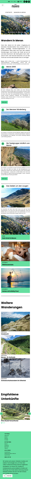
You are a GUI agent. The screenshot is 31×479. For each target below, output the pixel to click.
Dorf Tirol (7, 446)
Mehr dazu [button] (4, 102)
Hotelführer (8, 450)
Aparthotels (7, 455)
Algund (6, 448)
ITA (12, 1)
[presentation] (1, 413)
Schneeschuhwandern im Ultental (13, 381)
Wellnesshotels (7, 265)
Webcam (7, 435)
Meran (2, 61)
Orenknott (5, 334)
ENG (15, 1)
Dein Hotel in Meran (9, 238)
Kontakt (6, 439)
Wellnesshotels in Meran (10, 453)
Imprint (6, 438)
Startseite (8, 12)
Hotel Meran (7, 452)
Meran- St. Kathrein (8, 357)
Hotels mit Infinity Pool (10, 291)
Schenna (7, 445)
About (6, 437)
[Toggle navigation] (3, 5)
